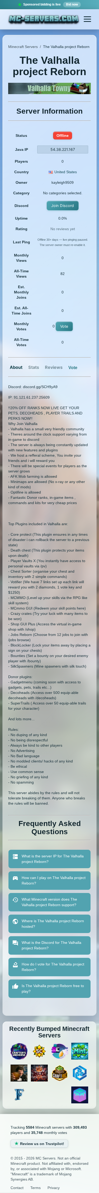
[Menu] (87, 19)
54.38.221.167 (62, 149)
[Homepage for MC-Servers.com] (43, 20)
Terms (35, 1188)
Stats (33, 367)
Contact (17, 1188)
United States (65, 172)
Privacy (54, 1188)
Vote (64, 326)
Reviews (54, 367)
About (16, 367)
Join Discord (62, 205)
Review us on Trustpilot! (42, 1144)
